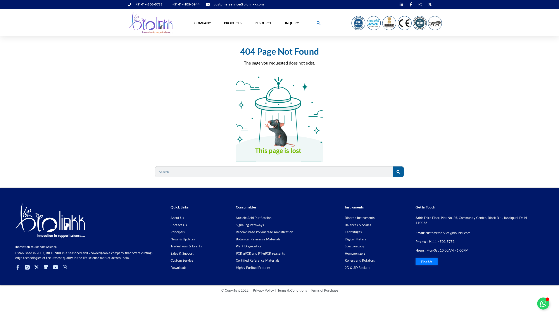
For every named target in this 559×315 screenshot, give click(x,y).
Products (233, 23)
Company (202, 23)
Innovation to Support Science (36, 246)
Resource (263, 23)
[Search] (398, 171)
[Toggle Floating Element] (543, 304)
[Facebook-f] (17, 267)
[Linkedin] (45, 267)
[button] (318, 23)
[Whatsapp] (64, 267)
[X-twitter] (36, 267)
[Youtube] (55, 267)
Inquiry (292, 23)
